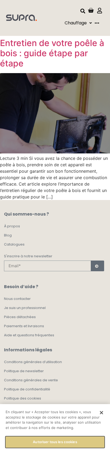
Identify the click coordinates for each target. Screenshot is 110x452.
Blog (8, 235)
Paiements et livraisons (24, 326)
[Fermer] (101, 413)
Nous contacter (17, 298)
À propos (12, 226)
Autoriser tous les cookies (55, 442)
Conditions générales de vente (31, 380)
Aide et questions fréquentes (29, 335)
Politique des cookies (22, 398)
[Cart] (91, 10)
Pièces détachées (20, 316)
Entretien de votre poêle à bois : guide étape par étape (52, 53)
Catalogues (14, 244)
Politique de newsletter (24, 371)
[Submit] (97, 266)
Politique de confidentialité (27, 389)
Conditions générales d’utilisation (33, 361)
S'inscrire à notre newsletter (28, 256)
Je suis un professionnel (25, 307)
